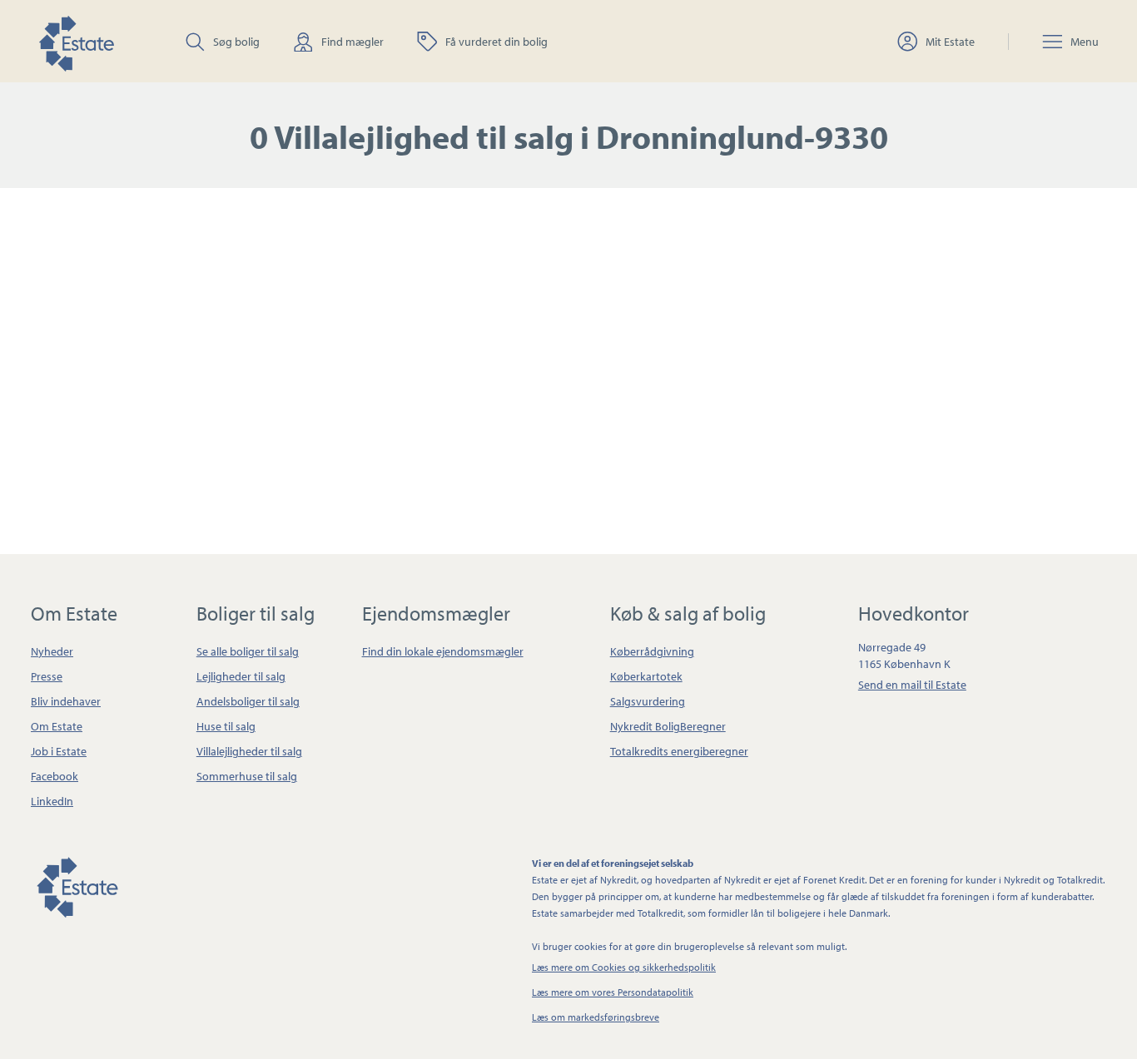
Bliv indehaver (66, 701)
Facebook (54, 776)
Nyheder (52, 651)
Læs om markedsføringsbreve (595, 1017)
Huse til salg (226, 726)
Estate (76, 884)
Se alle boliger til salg (247, 651)
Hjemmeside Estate (75, 41)
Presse (46, 676)
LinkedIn (52, 801)
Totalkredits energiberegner (679, 751)
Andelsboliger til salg (248, 701)
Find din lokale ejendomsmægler (443, 651)
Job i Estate (59, 751)
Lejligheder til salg (240, 676)
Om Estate (56, 726)
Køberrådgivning (652, 651)
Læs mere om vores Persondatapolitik (612, 992)
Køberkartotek (646, 676)
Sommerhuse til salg (246, 776)
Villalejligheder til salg (249, 751)
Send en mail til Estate (912, 684)
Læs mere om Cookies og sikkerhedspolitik (624, 967)
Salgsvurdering (647, 701)
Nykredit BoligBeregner (668, 726)
